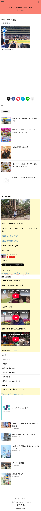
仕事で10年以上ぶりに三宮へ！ (23, 434)
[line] (28, 99)
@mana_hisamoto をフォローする (15, 273)
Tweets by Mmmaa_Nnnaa (12, 394)
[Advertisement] (20, 72)
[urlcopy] (32, 99)
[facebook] (13, 99)
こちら (14, 350)
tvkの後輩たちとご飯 (20, 147)
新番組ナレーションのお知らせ (23, 177)
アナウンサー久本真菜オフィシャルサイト (20, 502)
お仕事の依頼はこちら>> (10, 240)
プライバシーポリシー (20, 498)
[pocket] (18, 99)
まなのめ (20, 10)
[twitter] (8, 99)
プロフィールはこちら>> (10, 236)
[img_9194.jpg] (23, 99)
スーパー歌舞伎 (18, 463)
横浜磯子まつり (18, 474)
